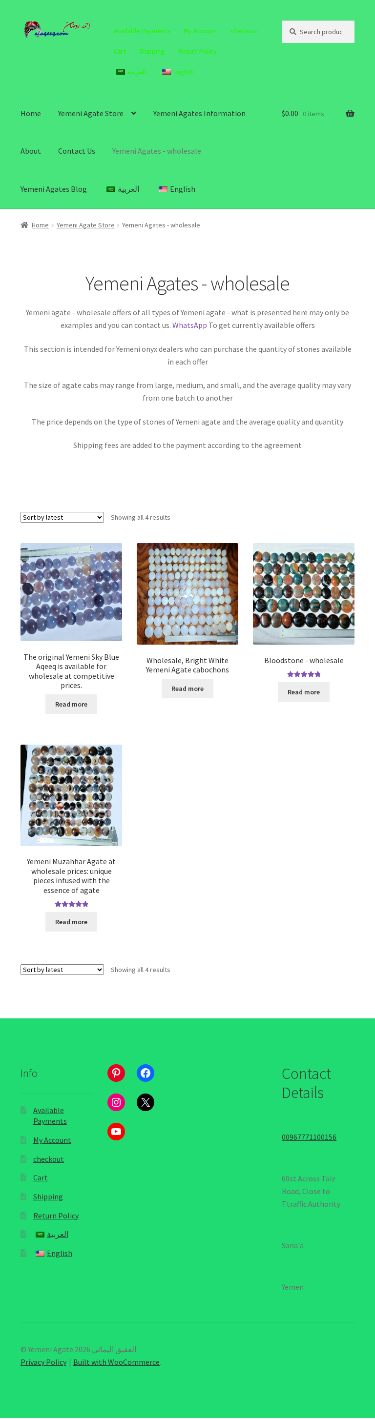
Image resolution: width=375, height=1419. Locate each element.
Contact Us (76, 151)
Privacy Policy (43, 1362)
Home (31, 113)
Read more (71, 704)
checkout (244, 30)
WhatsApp (189, 325)
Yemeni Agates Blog (54, 189)
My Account (200, 30)
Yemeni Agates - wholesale (156, 151)
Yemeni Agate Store (91, 113)
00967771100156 (309, 1137)
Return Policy (197, 51)
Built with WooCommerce (116, 1362)
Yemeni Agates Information (199, 113)
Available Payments (142, 30)
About (31, 151)
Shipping (152, 51)
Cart (120, 51)
